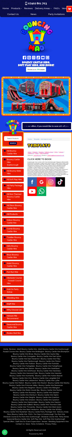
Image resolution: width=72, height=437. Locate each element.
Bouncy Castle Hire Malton (13, 383)
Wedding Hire (13, 298)
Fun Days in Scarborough (44, 414)
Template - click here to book (43, 139)
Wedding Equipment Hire (58, 421)
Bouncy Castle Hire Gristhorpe (23, 371)
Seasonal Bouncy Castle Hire (14, 325)
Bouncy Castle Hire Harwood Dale (24, 373)
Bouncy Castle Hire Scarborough (13, 162)
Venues (65, 8)
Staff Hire (11, 304)
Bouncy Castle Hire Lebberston (25, 380)
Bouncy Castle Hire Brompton (57, 352)
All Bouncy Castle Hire (12, 152)
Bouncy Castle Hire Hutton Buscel (48, 376)
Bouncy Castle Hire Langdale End (46, 378)
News (33, 14)
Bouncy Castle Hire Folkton (24, 364)
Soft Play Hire (36, 419)
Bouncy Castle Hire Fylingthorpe (49, 366)
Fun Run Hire (12, 272)
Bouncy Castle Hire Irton (22, 378)
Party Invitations (56, 14)
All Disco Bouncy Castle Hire (14, 206)
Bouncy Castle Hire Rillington (48, 388)
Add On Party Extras (13, 290)
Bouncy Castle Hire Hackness (49, 371)
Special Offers (8, 421)
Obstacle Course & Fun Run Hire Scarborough (21, 417)
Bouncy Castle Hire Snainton (47, 397)
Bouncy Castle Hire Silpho (48, 395)
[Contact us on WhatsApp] (5, 432)
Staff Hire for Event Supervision (28, 421)
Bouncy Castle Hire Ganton (23, 368)
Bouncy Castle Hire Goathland (47, 368)
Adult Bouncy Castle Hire (13, 264)
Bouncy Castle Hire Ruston (51, 390)
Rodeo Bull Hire (14, 333)
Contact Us (13, 14)
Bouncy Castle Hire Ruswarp (24, 393)
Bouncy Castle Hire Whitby (51, 409)
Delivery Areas (42, 8)
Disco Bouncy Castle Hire (17, 414)
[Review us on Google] (29, 57)
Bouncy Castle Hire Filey (50, 359)
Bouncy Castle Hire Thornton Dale (47, 405)
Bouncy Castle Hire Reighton (23, 388)
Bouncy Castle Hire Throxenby (23, 407)
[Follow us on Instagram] (34, 57)
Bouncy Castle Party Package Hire (42, 412)
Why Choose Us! (14, 310)
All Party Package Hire (14, 186)
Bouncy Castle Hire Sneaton (24, 400)
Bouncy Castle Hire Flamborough (25, 361)
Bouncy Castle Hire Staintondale (25, 402)
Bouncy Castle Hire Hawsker (50, 373)
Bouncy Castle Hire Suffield (22, 405)
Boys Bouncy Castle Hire (13, 256)
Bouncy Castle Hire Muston (36, 383)
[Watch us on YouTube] (43, 57)
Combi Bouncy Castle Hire (13, 230)
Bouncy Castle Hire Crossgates (23, 356)
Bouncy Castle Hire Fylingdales (22, 366)
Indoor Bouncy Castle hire (13, 221)
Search (13, 143)
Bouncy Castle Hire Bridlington (32, 352)
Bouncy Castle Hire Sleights (24, 397)
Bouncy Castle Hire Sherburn (25, 395)
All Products (12, 214)
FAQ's (57, 8)
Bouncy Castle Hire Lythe (49, 380)
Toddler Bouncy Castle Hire (14, 238)
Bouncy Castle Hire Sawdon (48, 393)
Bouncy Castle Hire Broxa (23, 354)
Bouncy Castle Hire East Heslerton (26, 359)
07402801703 (37, 155)
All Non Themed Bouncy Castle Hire (14, 197)
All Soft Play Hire (14, 179)
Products (16, 8)
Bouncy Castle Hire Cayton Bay (46, 354)
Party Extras (64, 417)
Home (6, 8)
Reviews (28, 8)
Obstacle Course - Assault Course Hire (14, 280)
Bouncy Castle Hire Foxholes (47, 364)
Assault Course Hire (11, 352)
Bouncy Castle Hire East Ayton (49, 356)
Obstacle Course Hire (49, 417)
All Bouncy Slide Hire (14, 172)
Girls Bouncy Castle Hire (12, 247)
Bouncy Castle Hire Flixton (49, 361)
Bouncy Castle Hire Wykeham (15, 412)
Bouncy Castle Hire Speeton (47, 400)
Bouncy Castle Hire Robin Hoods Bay (25, 390)
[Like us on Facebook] (24, 57)
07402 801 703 (37, 3)
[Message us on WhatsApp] (47, 57)
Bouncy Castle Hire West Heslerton (24, 409)
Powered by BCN (36, 434)
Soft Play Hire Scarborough (54, 419)
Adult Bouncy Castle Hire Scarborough (53, 349)
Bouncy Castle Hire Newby (58, 383)
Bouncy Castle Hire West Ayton (48, 407)
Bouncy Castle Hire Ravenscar (51, 385)
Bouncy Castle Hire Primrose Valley (23, 385)
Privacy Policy (50, 424)
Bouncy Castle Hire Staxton (50, 402)
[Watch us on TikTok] (38, 57)
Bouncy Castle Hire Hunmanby (22, 376)
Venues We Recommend (12, 317)
